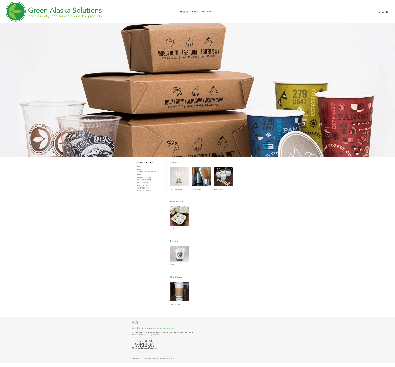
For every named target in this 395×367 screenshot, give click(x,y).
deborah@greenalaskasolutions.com (162, 328)
